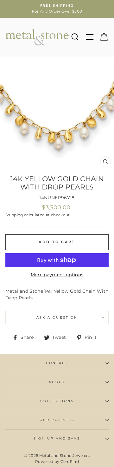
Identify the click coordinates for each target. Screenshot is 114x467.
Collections (57, 401)
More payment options (57, 274)
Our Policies (57, 420)
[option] (57, 9)
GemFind (69, 461)
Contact (57, 363)
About (57, 382)
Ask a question (57, 317)
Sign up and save (57, 438)
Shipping (14, 215)
